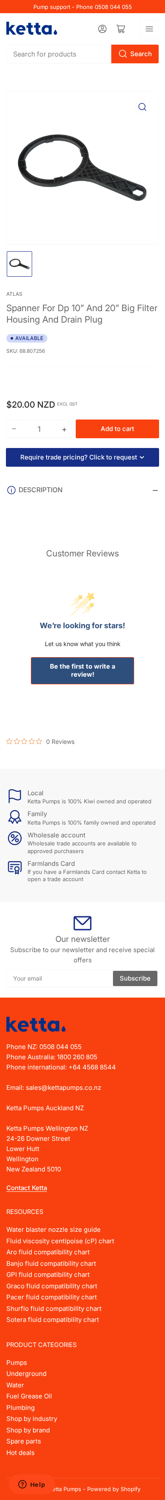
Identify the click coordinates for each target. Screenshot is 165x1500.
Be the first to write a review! (83, 670)
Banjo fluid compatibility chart (51, 1263)
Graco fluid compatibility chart (51, 1286)
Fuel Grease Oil (29, 1396)
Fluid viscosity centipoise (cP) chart (60, 1241)
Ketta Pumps (65, 1489)
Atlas (14, 294)
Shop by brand (28, 1430)
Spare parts (23, 1441)
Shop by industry (31, 1419)
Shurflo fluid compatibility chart (54, 1308)
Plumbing (20, 1408)
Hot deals (20, 1453)
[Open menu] (149, 29)
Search (141, 54)
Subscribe (135, 978)
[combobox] (82, 54)
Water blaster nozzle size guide (53, 1229)
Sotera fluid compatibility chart (52, 1320)
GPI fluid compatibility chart (48, 1274)
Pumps (16, 1362)
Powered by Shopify (113, 1489)
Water (15, 1385)
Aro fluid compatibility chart (48, 1252)
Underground (26, 1374)
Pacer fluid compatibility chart (51, 1297)
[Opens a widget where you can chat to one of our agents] (31, 1485)
